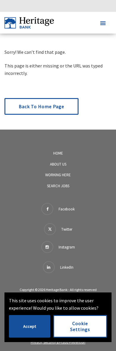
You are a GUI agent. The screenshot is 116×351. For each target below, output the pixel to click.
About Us (58, 164)
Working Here (58, 174)
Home (58, 153)
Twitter (66, 229)
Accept (29, 326)
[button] (103, 23)
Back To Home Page (41, 106)
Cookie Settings (80, 326)
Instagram (66, 247)
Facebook (66, 209)
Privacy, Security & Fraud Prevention (58, 342)
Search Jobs (58, 185)
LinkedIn (66, 267)
